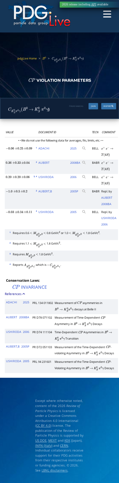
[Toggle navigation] (107, 14)
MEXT (52, 440)
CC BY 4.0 (43, 426)
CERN (64, 446)
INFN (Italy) (43, 446)
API (93, 4)
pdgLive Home (27, 58)
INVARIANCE (29, 287)
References (14, 294)
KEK (67, 440)
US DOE (41, 440)
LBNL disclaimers (55, 470)
